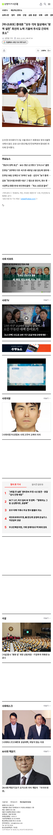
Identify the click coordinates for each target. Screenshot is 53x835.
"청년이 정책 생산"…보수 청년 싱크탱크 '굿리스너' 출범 (25, 165)
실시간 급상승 (37, 484)
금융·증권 (32, 15)
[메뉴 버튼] (49, 4)
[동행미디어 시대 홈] (10, 4)
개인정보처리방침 (25, 802)
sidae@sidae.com (28, 198)
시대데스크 (7, 705)
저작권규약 (13, 802)
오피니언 (5, 15)
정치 (13, 15)
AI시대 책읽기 (8, 751)
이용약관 (5, 802)
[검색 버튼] (45, 4)
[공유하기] (41, 4)
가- (38, 50)
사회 (46, 15)
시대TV (5, 300)
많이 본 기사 (15, 484)
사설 (4, 618)
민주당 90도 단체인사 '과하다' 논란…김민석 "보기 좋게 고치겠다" (26, 175)
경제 (18, 15)
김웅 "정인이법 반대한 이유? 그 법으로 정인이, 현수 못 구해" (26, 180)
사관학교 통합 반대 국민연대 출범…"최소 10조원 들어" (25, 185)
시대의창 (6, 398)
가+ (49, 50)
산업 (24, 15)
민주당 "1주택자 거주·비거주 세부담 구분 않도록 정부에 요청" (26, 170)
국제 (40, 15)
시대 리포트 (7, 258)
